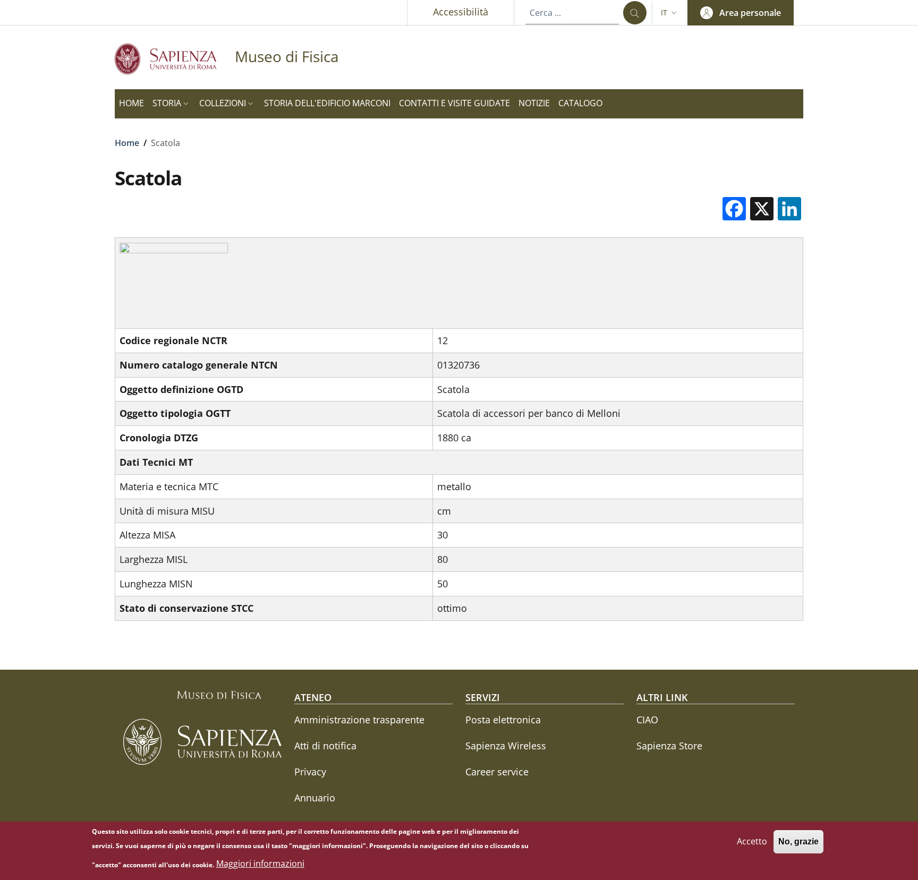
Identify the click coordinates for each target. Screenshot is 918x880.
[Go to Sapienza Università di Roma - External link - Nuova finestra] (175, 58)
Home (127, 143)
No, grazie (798, 841)
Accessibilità (460, 11)
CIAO (647, 719)
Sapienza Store (669, 745)
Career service (497, 771)
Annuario (314, 797)
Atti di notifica (325, 745)
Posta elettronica (503, 719)
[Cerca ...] (635, 12)
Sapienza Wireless (505, 745)
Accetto (752, 841)
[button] (669, 13)
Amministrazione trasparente (359, 719)
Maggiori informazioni (260, 864)
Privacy (310, 771)
